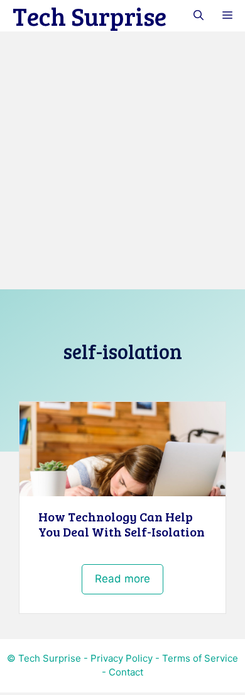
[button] (198, 15)
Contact (126, 672)
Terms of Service (200, 658)
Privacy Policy (121, 658)
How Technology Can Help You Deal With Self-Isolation (121, 524)
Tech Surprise (89, 15)
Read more (122, 578)
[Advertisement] (122, 160)
